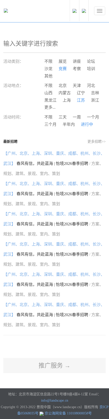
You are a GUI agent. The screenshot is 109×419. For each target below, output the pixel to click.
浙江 (95, 100)
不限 (48, 61)
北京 (63, 85)
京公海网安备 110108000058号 (68, 413)
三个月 (50, 124)
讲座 (77, 61)
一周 (77, 117)
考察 (77, 69)
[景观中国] (21, 12)
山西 (48, 93)
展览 (63, 61)
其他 (48, 76)
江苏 (81, 100)
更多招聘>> (96, 141)
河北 (91, 85)
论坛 (91, 61)
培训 (91, 69)
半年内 (69, 124)
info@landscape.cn (54, 400)
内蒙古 (65, 93)
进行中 (87, 124)
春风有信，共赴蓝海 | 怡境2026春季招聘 (54, 163)
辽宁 (81, 93)
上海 (67, 100)
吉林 (95, 93)
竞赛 (63, 69)
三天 (63, 117)
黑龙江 (50, 100)
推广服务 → (54, 365)
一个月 (93, 117)
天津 (77, 85)
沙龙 (48, 69)
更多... (50, 107)
